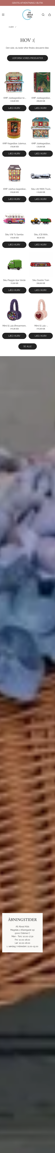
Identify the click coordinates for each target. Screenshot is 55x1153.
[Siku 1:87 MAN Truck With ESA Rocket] (41, 173)
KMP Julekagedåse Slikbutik (41, 143)
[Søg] (43, 14)
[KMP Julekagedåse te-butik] (14, 82)
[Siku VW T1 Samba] (14, 219)
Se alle (27, 346)
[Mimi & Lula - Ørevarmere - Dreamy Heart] (41, 310)
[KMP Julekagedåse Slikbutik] (41, 128)
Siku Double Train (40, 280)
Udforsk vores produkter (27, 58)
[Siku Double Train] (41, 264)
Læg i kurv (14, 108)
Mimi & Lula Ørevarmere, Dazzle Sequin (14, 326)
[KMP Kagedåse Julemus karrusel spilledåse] (14, 128)
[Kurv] (49, 14)
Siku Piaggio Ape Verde (14, 280)
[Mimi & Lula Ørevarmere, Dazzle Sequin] (14, 310)
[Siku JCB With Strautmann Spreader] (41, 219)
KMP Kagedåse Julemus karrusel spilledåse (14, 143)
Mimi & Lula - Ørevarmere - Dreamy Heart (40, 326)
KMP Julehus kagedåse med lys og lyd (14, 189)
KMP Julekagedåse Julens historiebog (41, 98)
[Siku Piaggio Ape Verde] (14, 264)
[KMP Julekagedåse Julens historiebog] (41, 82)
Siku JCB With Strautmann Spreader (40, 234)
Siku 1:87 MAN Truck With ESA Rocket (40, 189)
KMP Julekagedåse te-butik (14, 98)
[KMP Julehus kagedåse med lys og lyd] (14, 173)
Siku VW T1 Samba (14, 234)
